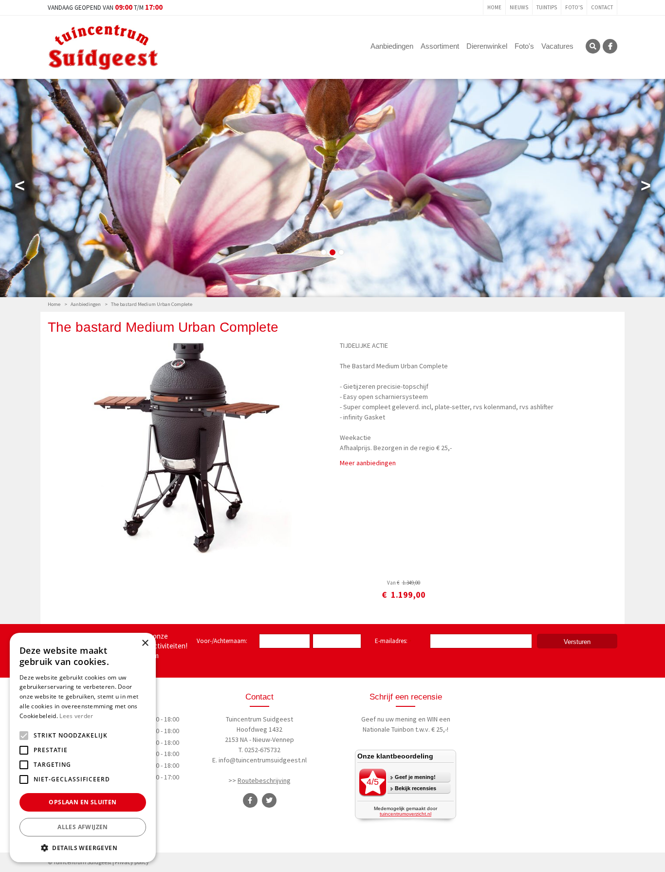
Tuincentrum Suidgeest (259, 719)
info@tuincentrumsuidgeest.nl (263, 760)
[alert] (83, 747)
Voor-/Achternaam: (222, 641)
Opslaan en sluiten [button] (82, 802)
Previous (19, 187)
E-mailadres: (393, 641)
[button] (82, 848)
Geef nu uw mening (389, 719)
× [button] (144, 643)
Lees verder (76, 716)
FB (610, 46)
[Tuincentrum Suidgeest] (103, 46)
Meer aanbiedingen (368, 462)
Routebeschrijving (264, 780)
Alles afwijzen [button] (82, 827)
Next (645, 187)
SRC (593, 46)
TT (269, 800)
